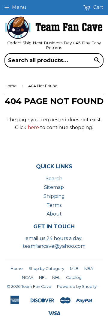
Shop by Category (46, 268)
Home (10, 85)
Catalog (74, 277)
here (33, 127)
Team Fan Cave (36, 286)
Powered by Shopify (77, 286)
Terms (54, 205)
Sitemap (54, 187)
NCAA (27, 277)
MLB (74, 268)
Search (54, 178)
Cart (98, 7)
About (54, 214)
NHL (56, 277)
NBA (88, 268)
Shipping (54, 196)
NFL (42, 277)
